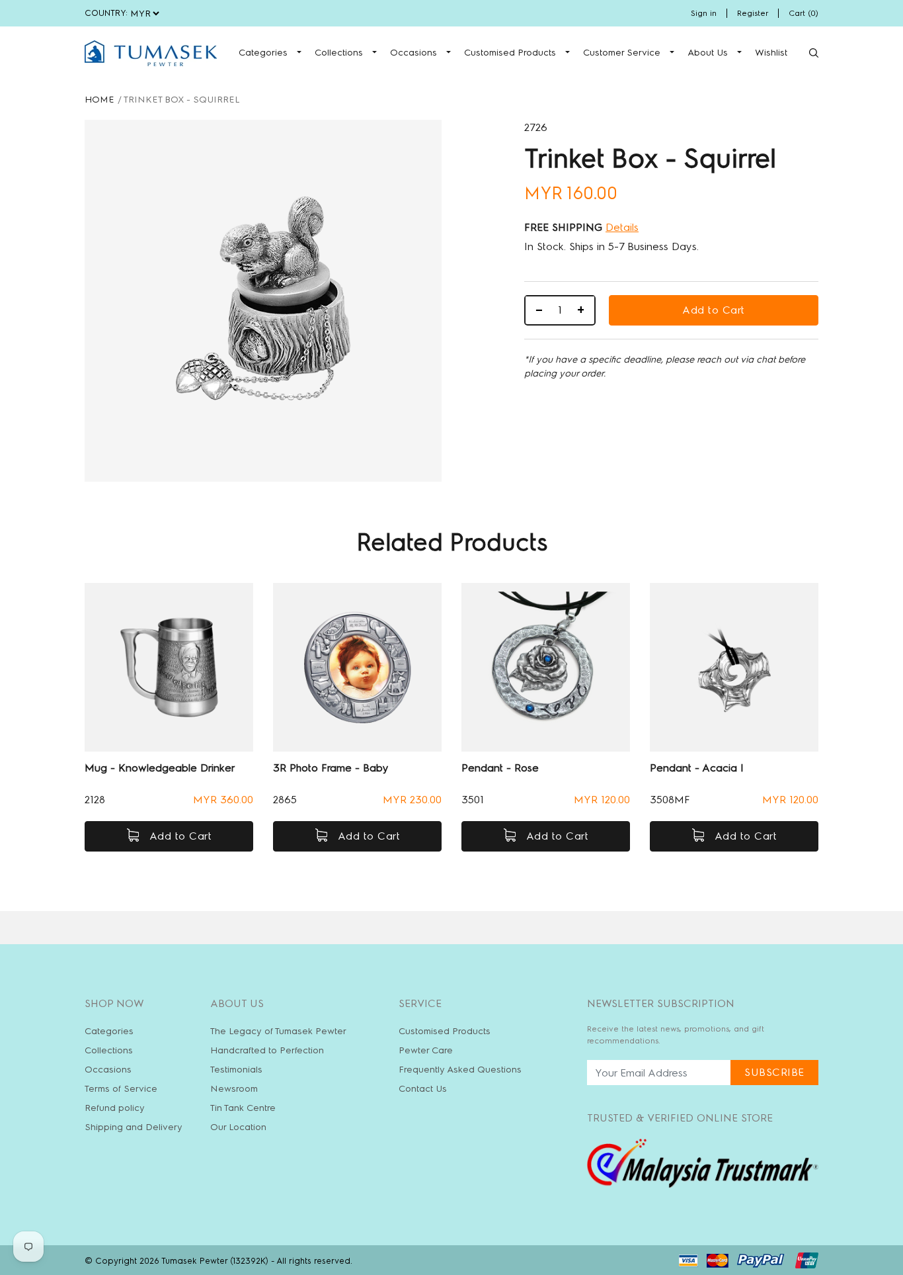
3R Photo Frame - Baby (331, 768)
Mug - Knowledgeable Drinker (160, 768)
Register (752, 13)
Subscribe (774, 1072)
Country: (106, 13)
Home (99, 99)
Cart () (803, 13)
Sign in (704, 13)
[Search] (813, 53)
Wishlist (771, 52)
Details (622, 227)
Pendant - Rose (500, 768)
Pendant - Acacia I (697, 768)
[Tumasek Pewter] (151, 53)
